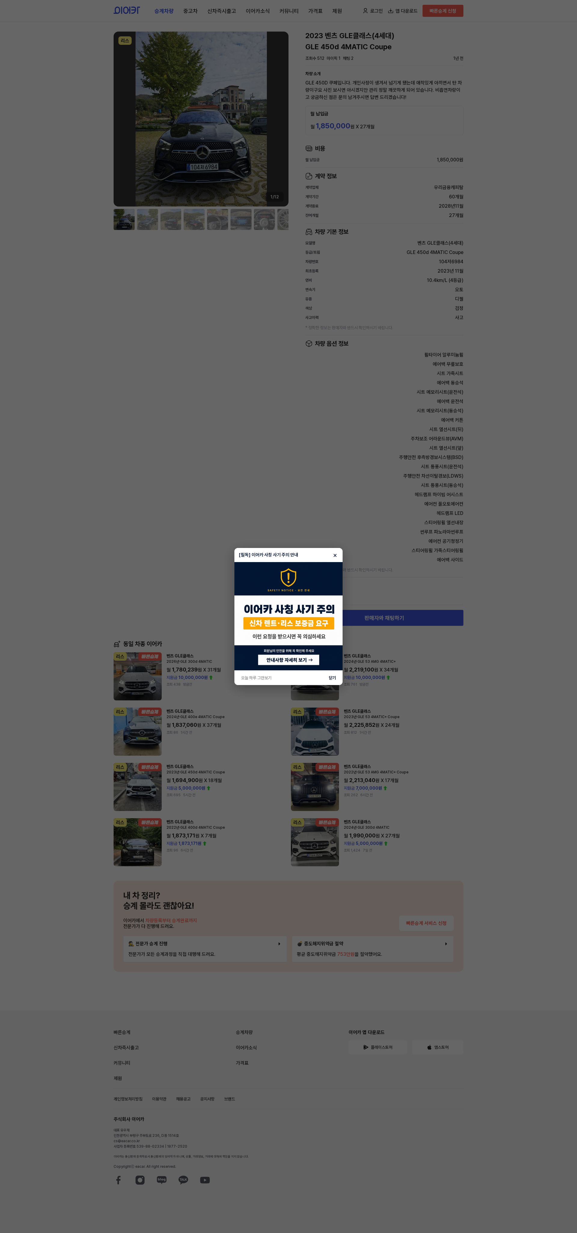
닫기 (332, 677)
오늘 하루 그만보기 (256, 677)
